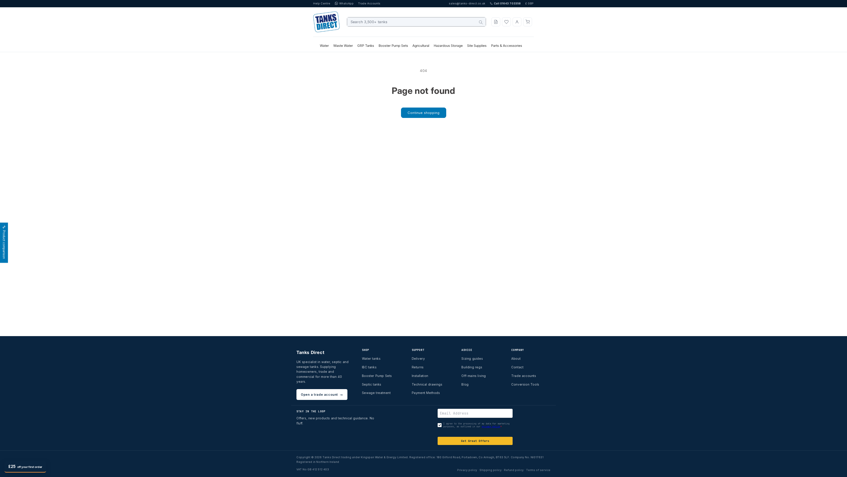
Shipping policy (491, 470)
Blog (464, 384)
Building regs (471, 367)
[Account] (517, 21)
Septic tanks (371, 384)
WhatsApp (346, 3)
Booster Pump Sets (377, 376)
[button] (527, 21)
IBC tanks (369, 367)
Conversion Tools (525, 384)
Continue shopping (424, 113)
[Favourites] (506, 21)
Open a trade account (322, 394)
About (516, 358)
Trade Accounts (369, 3)
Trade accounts (523, 376)
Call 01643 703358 (507, 3)
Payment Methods (426, 393)
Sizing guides (472, 358)
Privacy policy (467, 470)
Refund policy (514, 470)
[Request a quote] (495, 21)
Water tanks (371, 358)
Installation (420, 376)
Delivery (418, 358)
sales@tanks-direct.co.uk (467, 3)
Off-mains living (473, 376)
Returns (418, 367)
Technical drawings (427, 384)
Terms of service (538, 470)
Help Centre (321, 3)
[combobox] (416, 22)
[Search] (481, 22)
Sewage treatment (376, 393)
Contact (517, 367)
